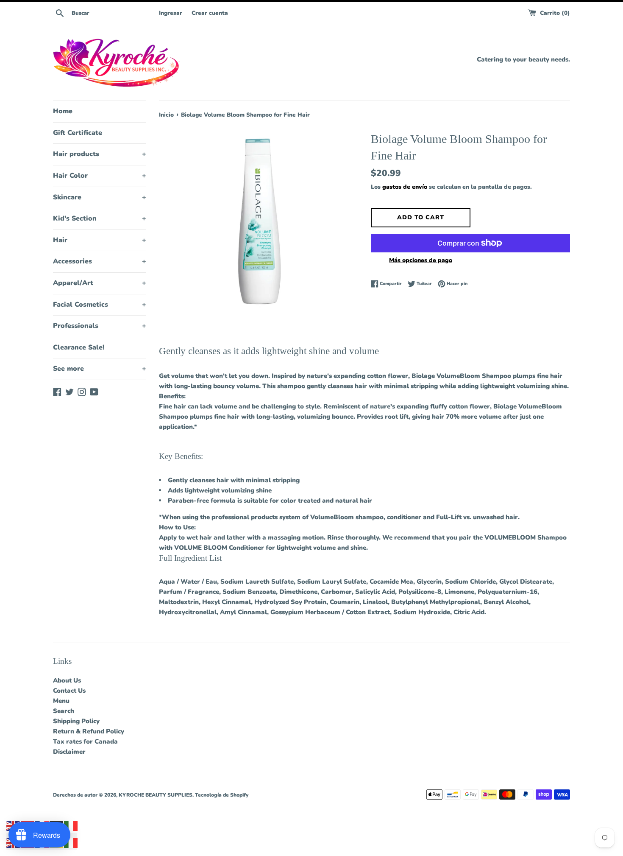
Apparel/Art (99, 283)
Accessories (99, 261)
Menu (61, 701)
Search (63, 711)
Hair (99, 240)
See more (99, 368)
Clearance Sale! (78, 347)
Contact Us (69, 690)
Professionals (99, 325)
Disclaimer (69, 751)
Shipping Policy (76, 721)
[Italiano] (71, 825)
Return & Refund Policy (88, 731)
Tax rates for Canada (85, 741)
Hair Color (99, 175)
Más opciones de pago (420, 260)
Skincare (99, 197)
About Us (67, 680)
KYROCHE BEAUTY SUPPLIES (155, 795)
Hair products (99, 154)
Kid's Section (99, 218)
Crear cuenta (210, 13)
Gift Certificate (77, 132)
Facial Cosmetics (99, 304)
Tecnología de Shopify (221, 795)
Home (62, 111)
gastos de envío (404, 187)
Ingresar (170, 13)
